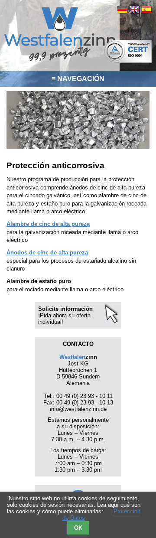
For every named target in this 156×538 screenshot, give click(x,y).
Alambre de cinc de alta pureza (48, 224)
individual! (50, 322)
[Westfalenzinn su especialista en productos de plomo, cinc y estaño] (59, 60)
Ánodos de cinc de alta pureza (47, 252)
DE (122, 9)
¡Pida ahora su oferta (64, 315)
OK (78, 528)
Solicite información (65, 309)
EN (134, 9)
